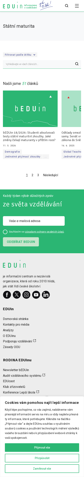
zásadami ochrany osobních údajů (44, 231)
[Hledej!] (76, 64)
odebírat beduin (21, 242)
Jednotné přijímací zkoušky (22, 156)
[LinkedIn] (46, 295)
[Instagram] (26, 295)
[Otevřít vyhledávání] (67, 6)
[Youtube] (36, 295)
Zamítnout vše (42, 468)
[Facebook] (7, 295)
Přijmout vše (42, 447)
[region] (42, 436)
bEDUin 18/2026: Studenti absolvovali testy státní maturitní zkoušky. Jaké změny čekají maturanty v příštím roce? (29, 136)
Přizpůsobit (42, 458)
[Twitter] (17, 295)
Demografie (12, 151)
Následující (50, 175)
